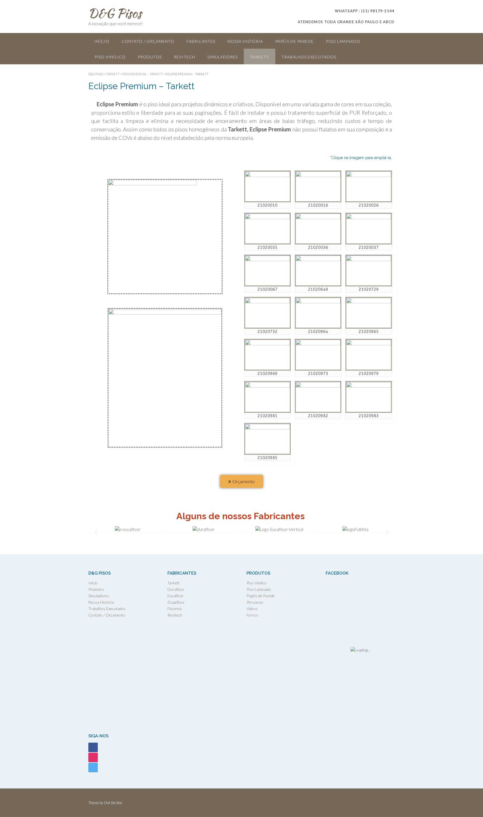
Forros (252, 615)
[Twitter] (93, 766)
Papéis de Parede (294, 41)
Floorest (174, 608)
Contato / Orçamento (148, 41)
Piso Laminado (343, 41)
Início (101, 41)
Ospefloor (176, 602)
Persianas (255, 602)
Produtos (150, 57)
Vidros (252, 608)
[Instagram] (93, 756)
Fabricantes (200, 41)
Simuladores (222, 57)
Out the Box (113, 803)
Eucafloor (175, 595)
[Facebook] (93, 746)
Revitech (184, 57)
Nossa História (245, 41)
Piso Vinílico (110, 57)
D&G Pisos (114, 13)
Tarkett (259, 57)
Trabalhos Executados (308, 57)
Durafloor (175, 589)
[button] (96, 532)
